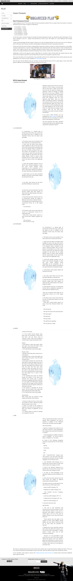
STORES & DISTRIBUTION (43, 3)
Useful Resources (49, 552)
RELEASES (20, 3)
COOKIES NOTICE (45, 574)
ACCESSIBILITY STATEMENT (48, 575)
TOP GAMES (48, 1)
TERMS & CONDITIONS (28, 574)
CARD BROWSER (33, 3)
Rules (3, 13)
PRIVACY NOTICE (37, 574)
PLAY (28, 3)
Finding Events (39, 552)
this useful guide (38, 58)
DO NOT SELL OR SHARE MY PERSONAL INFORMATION (30, 575)
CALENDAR (52, 3)
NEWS (24, 3)
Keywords (4, 26)
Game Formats (5, 28)
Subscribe (43, 561)
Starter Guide (52, 116)
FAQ (2, 20)
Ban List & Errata (5, 23)
